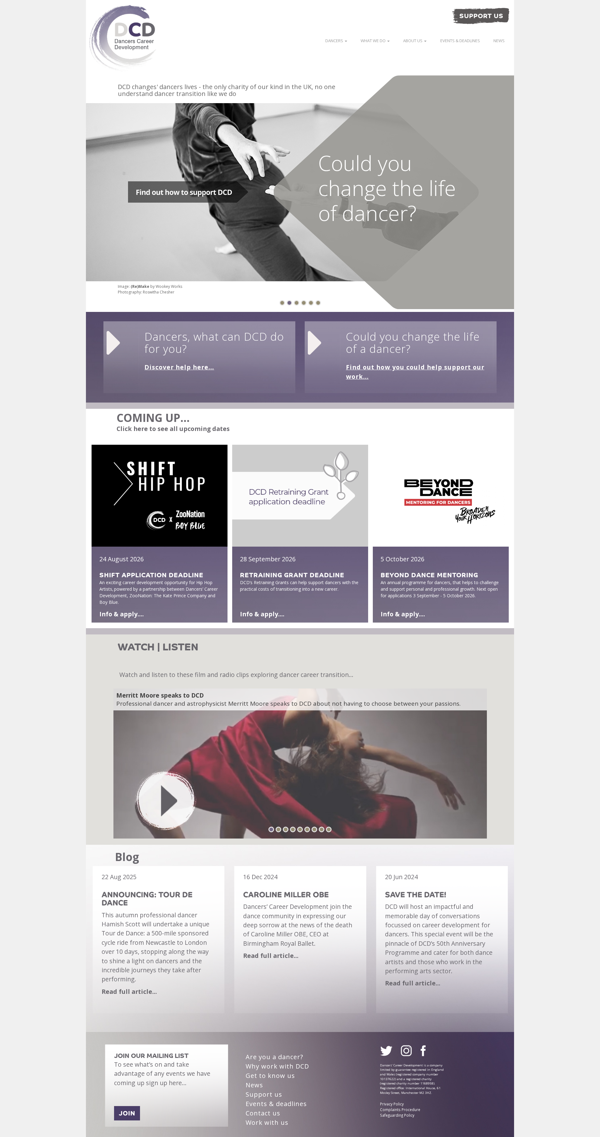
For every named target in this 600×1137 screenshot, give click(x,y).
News (499, 40)
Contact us (263, 1113)
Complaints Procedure (400, 1109)
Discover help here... (179, 367)
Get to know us (270, 1075)
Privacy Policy (392, 1103)
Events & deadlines (460, 40)
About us (413, 40)
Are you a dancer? (274, 1057)
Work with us (267, 1122)
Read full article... (129, 991)
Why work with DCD (277, 1066)
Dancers (334, 40)
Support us (264, 1094)
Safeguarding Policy (397, 1115)
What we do (374, 40)
